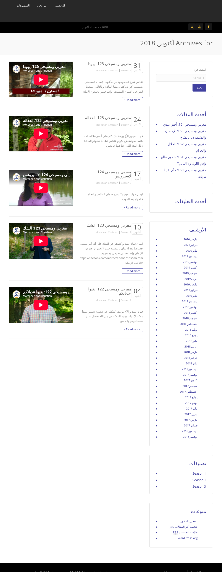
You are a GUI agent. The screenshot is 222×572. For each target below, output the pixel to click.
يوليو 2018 (191, 329)
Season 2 (126, 70)
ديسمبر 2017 (190, 369)
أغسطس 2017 (189, 391)
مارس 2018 (191, 352)
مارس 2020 (191, 239)
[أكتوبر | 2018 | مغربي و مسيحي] (178, 10)
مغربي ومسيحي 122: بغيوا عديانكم (109, 291)
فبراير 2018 (191, 358)
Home (95, 27)
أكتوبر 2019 (191, 267)
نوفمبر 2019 (190, 262)
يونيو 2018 (191, 335)
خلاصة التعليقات (185, 532)
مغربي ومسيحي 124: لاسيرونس (113, 174)
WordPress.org (188, 538)
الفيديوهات (23, 5)
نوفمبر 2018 (190, 307)
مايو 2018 (192, 341)
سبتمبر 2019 (190, 273)
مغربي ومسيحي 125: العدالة (108, 117)
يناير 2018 (192, 363)
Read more (132, 100)
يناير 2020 (192, 250)
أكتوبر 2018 (191, 313)
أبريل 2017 (191, 414)
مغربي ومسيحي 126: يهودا (109, 63)
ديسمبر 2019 (190, 256)
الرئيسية (60, 5)
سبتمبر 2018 (190, 318)
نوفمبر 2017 (190, 375)
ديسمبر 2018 (190, 301)
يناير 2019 (192, 296)
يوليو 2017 (191, 397)
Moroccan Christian (107, 70)
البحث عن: (200, 70)
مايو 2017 (192, 408)
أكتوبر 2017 (191, 380)
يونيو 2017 (191, 403)
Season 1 (199, 473)
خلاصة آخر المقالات (183, 527)
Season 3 (199, 486)
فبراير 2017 (191, 425)
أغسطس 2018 (189, 324)
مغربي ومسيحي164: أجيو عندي (184, 124)
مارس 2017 (191, 420)
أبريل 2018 (191, 346)
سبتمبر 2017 (190, 386)
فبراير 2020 (191, 245)
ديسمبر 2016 (190, 431)
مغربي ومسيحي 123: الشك (109, 225)
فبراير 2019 (191, 290)
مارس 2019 (191, 284)
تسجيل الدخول (189, 521)
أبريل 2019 (191, 279)
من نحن (41, 5)
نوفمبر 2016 (190, 437)
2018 (105, 27)
